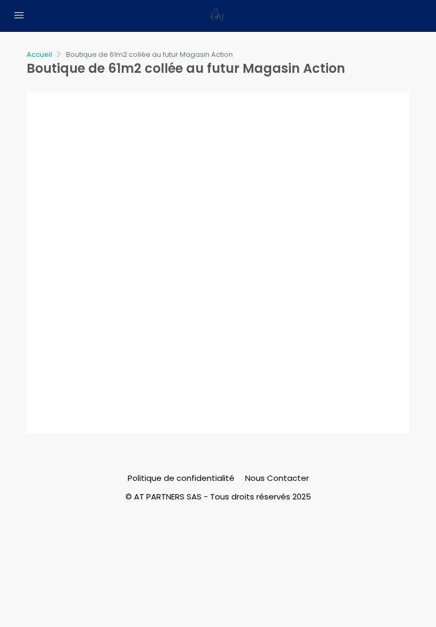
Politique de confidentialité (181, 478)
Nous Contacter (277, 478)
